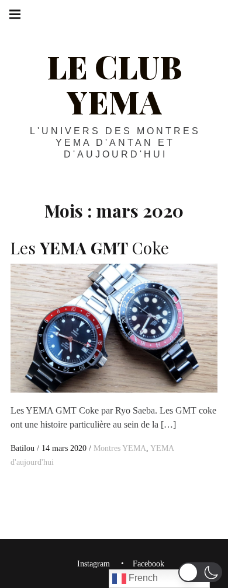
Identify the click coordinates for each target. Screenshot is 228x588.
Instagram (93, 564)
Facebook (148, 564)
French (142, 578)
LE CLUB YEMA (114, 84)
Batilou (24, 448)
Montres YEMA (120, 448)
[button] (200, 572)
